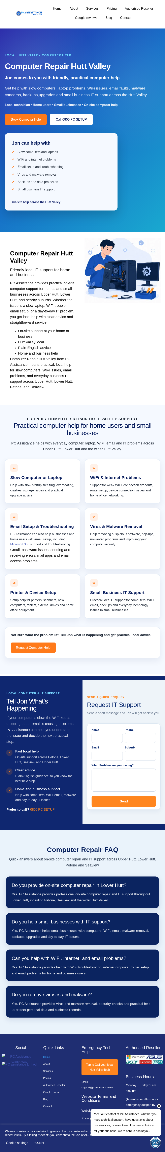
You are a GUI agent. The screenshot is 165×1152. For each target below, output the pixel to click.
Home (57, 8)
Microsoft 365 (19, 544)
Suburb (130, 747)
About (74, 8)
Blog (108, 17)
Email (95, 747)
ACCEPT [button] (39, 1142)
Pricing (112, 8)
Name (95, 729)
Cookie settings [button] (17, 1143)
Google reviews (86, 17)
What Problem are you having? (113, 765)
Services (92, 8)
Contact (125, 17)
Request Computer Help (33, 647)
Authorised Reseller (139, 8)
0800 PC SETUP (42, 809)
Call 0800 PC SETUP (71, 119)
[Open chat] (155, 1142)
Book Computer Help (26, 119)
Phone (129, 729)
